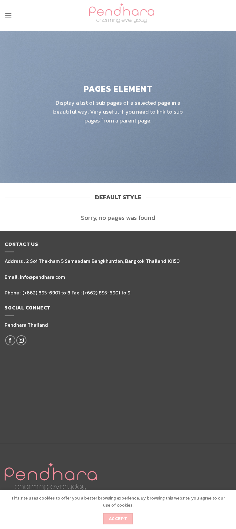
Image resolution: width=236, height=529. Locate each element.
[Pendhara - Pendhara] (122, 15)
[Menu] (8, 15)
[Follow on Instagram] (21, 340)
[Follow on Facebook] (10, 340)
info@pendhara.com (42, 277)
